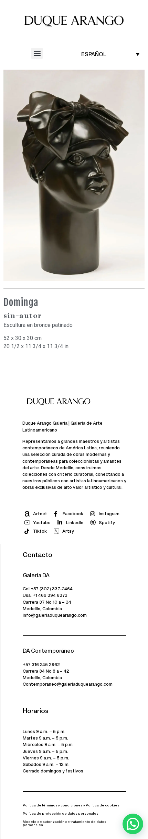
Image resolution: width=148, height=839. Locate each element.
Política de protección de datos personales (60, 813)
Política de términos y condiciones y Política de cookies (71, 805)
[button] (37, 53)
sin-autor (22, 315)
